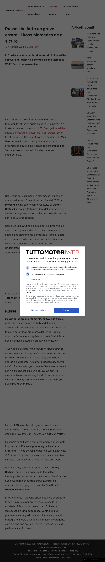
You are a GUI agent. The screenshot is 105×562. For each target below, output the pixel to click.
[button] (52, 280)
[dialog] (52, 281)
